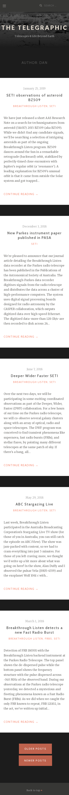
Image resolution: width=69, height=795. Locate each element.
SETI (52, 106)
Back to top (33, 790)
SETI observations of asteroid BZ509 (34, 97)
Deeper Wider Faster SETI (34, 376)
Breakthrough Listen (30, 106)
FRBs (48, 638)
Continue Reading (21, 194)
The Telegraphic (34, 27)
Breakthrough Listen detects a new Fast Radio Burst (34, 630)
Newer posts (35, 760)
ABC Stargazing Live (34, 504)
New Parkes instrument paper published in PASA (34, 235)
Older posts (35, 748)
